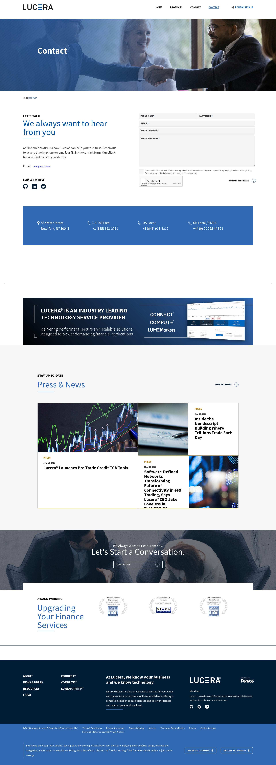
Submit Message (239, 180)
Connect (68, 676)
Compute (69, 682)
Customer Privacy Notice (172, 728)
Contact (214, 7)
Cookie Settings (208, 728)
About (28, 676)
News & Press (33, 682)
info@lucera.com (41, 166)
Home (159, 7)
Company (195, 7)
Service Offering (136, 728)
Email (144, 123)
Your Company (150, 130)
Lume (72, 689)
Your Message (150, 138)
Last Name (206, 116)
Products (176, 7)
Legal (27, 695)
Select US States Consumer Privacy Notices (103, 731)
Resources (31, 689)
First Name (148, 116)
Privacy (192, 728)
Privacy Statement (115, 728)
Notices (152, 728)
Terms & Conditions (92, 728)
